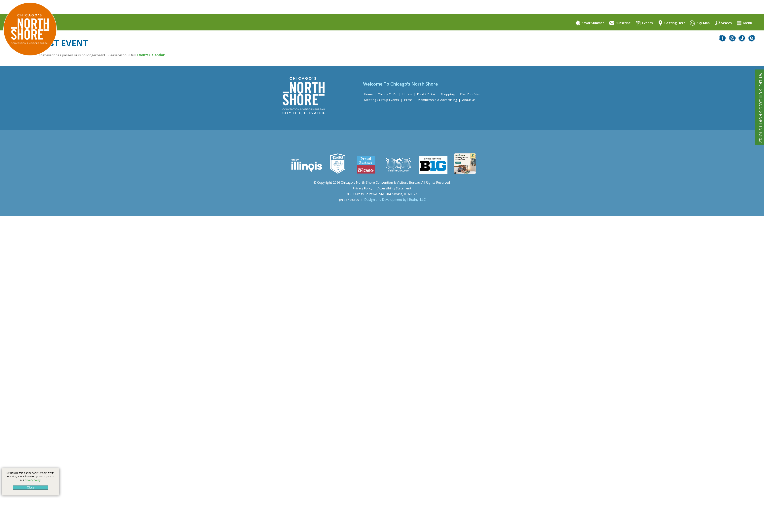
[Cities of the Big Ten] (433, 172)
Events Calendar (151, 55)
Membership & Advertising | (438, 100)
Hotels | (408, 94)
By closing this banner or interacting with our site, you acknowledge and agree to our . (31, 476)
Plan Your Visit (470, 94)
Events (647, 23)
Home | (370, 94)
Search (726, 23)
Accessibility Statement (394, 188)
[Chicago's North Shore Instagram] (732, 40)
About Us (469, 100)
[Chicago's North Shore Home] (28, 66)
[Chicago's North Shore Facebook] (722, 40)
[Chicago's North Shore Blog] (751, 40)
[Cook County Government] (338, 172)
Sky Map (703, 23)
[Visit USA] (399, 172)
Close (30, 487)
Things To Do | (389, 94)
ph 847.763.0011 (351, 200)
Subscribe (623, 23)
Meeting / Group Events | (383, 100)
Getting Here (674, 23)
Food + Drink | (428, 94)
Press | (410, 100)
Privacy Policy (362, 188)
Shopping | (449, 94)
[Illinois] (306, 172)
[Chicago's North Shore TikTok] (742, 40)
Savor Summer (592, 23)
